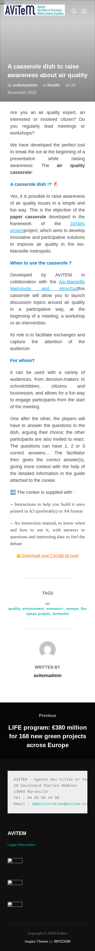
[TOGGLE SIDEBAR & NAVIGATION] (86, 11)
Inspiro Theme (36, 941)
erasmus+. (55, 608)
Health (53, 85)
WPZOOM (62, 941)
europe (72, 608)
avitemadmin (25, 85)
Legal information (21, 845)
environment (33, 608)
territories (60, 614)
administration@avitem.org (60, 804)
